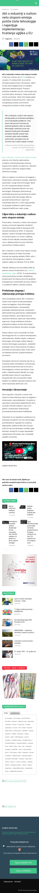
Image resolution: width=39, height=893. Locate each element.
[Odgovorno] (3, 39)
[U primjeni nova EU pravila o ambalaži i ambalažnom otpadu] (7, 643)
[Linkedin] (21, 44)
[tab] (5, 713)
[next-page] (7, 549)
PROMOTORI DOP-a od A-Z (14, 706)
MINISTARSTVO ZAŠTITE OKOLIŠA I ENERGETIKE (21, 847)
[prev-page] (3, 549)
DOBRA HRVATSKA (9, 828)
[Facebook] (11, 44)
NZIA (23, 77)
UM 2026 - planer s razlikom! (14, 668)
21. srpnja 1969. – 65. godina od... (25, 651)
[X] (16, 44)
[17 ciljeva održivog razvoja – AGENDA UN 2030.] (7, 612)
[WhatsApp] (26, 44)
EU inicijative (14, 9)
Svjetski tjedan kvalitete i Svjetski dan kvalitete (31, 510)
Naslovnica (5, 9)
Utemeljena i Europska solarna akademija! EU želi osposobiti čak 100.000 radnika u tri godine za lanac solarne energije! (13, 532)
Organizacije (15, 713)
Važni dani (22, 507)
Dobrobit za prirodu (23, 522)
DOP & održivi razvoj (5, 506)
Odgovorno (8, 39)
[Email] (31, 44)
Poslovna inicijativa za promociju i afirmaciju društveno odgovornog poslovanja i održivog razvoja (18, 833)
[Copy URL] (36, 44)
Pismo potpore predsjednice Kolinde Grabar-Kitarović (20, 853)
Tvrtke (6, 713)
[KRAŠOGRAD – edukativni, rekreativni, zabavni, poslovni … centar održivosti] (7, 633)
